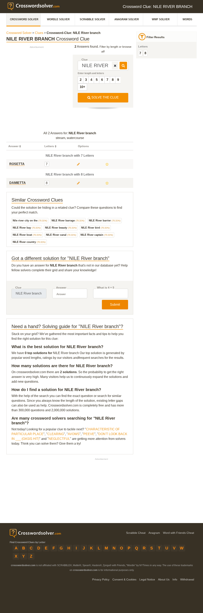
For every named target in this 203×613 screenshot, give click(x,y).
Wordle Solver (58, 19)
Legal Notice (147, 579)
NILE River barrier (105, 220)
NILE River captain (96, 234)
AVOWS (73, 434)
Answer (61, 287)
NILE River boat (27, 234)
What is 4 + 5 (105, 287)
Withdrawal (187, 579)
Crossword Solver (24, 19)
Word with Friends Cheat (178, 532)
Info (174, 579)
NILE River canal (61, 234)
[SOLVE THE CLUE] (123, 65)
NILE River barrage (68, 220)
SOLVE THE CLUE (105, 97)
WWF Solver (160, 19)
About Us (163, 579)
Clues (39, 33)
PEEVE (88, 434)
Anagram (154, 532)
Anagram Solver (126, 19)
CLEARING (55, 434)
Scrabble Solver (92, 19)
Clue (84, 59)
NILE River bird (95, 227)
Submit (115, 304)
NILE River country (29, 241)
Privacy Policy (100, 579)
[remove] (115, 65)
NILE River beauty (61, 227)
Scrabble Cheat (136, 532)
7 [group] (140, 53)
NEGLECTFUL (59, 438)
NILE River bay (27, 227)
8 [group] (145, 53)
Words (187, 19)
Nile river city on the (30, 220)
